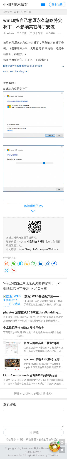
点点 (47, 263)
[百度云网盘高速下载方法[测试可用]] (12, 347)
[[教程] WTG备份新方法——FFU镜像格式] (12, 301)
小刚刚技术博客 (15, 4)
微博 (6, 263)
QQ (20, 263)
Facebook (54, 263)
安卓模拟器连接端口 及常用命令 (23, 327)
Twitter (6, 270)
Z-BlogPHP (28, 455)
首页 (16, 11)
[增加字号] (60, 33)
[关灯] (62, 442)
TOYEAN (53, 455)
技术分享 (26, 11)
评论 (36, 432)
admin (10, 33)
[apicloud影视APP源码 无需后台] (12, 364)
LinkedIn (40, 263)
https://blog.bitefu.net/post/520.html (38, 249)
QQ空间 (27, 263)
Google (13, 270)
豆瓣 (33, 263)
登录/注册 (57, 4)
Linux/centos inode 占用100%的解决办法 (30, 375)
